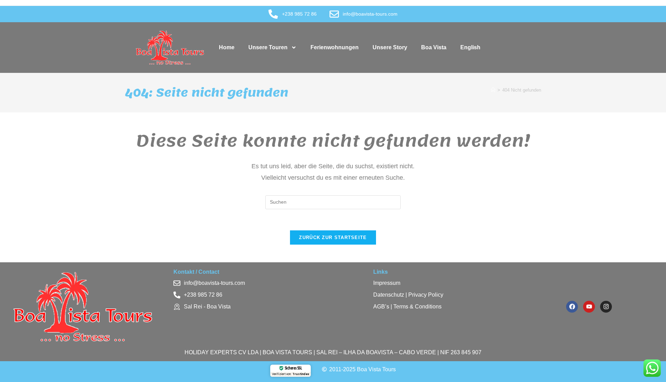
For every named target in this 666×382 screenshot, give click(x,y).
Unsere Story (390, 47)
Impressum (386, 283)
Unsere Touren (268, 47)
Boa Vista (433, 47)
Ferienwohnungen (334, 47)
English (470, 47)
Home (226, 47)
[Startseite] (493, 90)
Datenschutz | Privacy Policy (408, 295)
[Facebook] (572, 307)
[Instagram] (606, 307)
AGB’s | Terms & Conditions (407, 306)
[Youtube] (589, 307)
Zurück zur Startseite (333, 237)
